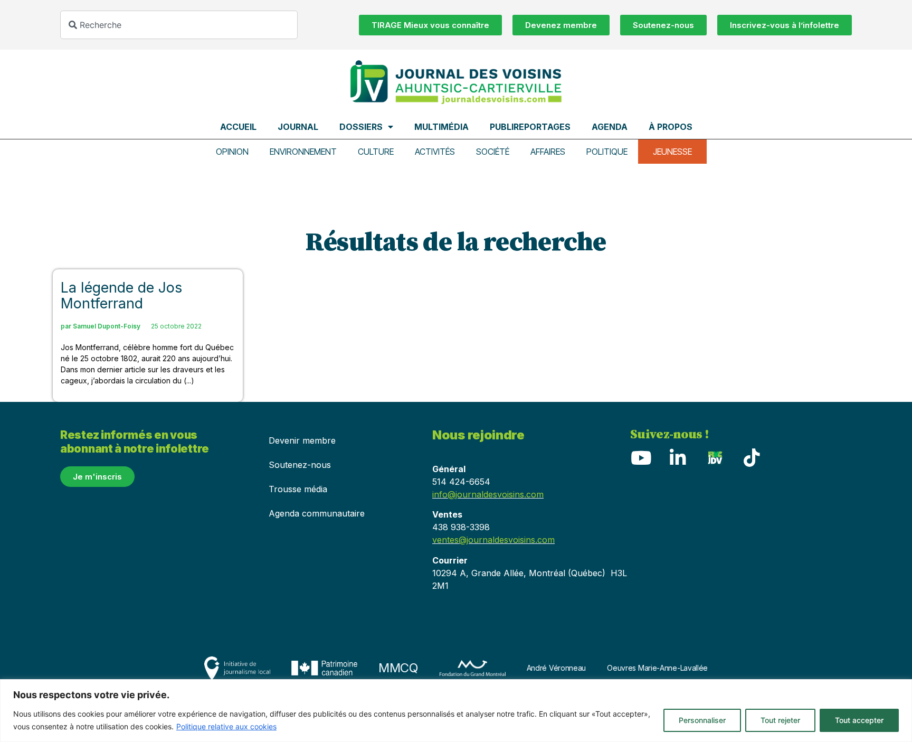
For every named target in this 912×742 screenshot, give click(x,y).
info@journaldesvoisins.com (488, 494)
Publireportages (530, 126)
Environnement (303, 151)
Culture (376, 151)
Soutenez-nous (300, 464)
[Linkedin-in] (677, 457)
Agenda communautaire (317, 513)
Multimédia (441, 126)
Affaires (547, 151)
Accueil (238, 126)
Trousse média (298, 489)
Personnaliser (702, 720)
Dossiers (361, 126)
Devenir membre (302, 440)
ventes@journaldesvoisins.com (493, 539)
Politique (607, 151)
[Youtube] (640, 457)
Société (492, 151)
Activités (435, 151)
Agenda (610, 126)
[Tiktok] (751, 457)
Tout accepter (859, 720)
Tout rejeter (780, 720)
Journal (298, 126)
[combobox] (179, 25)
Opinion (232, 151)
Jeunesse (672, 151)
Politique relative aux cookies (226, 726)
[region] (456, 710)
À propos (670, 126)
